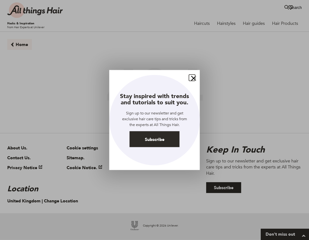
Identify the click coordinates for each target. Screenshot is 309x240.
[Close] (192, 78)
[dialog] (154, 120)
